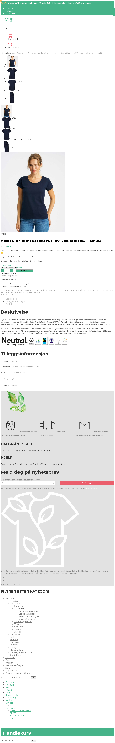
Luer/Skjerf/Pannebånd (21, 652)
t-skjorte (36, 292)
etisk (21, 292)
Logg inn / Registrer (20, 139)
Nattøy (13, 647)
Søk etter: (5, 678)
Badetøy (14, 645)
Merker (9, 700)
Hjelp (13, 718)
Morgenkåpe (16, 650)
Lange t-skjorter (27, 614)
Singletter (19, 606)
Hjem (3, 53)
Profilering (10, 697)
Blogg (10, 11)
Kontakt (11, 13)
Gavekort (37, 464)
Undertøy (14, 642)
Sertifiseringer (14, 451)
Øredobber (15, 655)
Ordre (12, 147)
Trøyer (17, 624)
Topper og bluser (23, 621)
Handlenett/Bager (14, 665)
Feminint (13, 39)
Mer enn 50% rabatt (76, 290)
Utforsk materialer (29, 451)
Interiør (9, 663)
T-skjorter (31, 53)
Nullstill (19, 267)
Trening (14, 639)
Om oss (11, 8)
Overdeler (21, 53)
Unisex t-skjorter (27, 619)
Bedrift (41, 451)
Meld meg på (86, 483)
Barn (10, 56)
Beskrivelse (11, 299)
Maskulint (13, 47)
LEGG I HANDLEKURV (25, 270)
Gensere (18, 627)
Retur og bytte (7, 464)
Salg (98, 290)
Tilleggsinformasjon (15, 301)
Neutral (11, 294)
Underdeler (15, 634)
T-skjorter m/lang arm (30, 616)
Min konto (13, 128)
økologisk (27, 292)
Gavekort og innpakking (17, 673)
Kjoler (13, 637)
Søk (33, 678)
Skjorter (18, 629)
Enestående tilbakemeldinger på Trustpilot (24, 3)
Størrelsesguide (7, 265)
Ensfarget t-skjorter (49, 290)
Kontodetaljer (18, 715)
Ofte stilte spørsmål (23, 464)
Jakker (17, 632)
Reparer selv (11, 670)
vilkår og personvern (91, 488)
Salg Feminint (107, 290)
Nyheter (14, 601)
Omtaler (9, 304)
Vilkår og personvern (50, 464)
